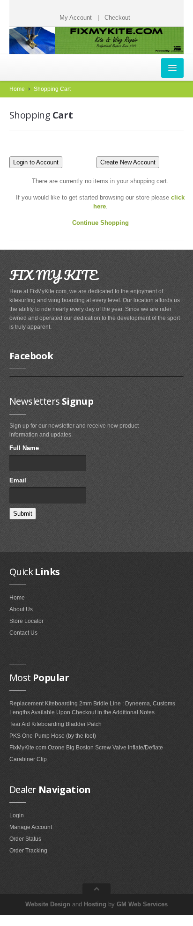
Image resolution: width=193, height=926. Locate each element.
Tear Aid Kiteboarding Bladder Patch (55, 724)
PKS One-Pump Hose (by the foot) (52, 736)
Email (17, 480)
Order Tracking (28, 850)
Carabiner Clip (28, 759)
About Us (21, 609)
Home (17, 89)
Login (16, 815)
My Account (75, 17)
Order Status (25, 839)
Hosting (95, 904)
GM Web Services (142, 904)
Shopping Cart (52, 89)
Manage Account (30, 827)
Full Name (24, 448)
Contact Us (23, 633)
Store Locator (26, 621)
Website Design (47, 904)
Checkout (117, 17)
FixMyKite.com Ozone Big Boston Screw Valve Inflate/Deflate (86, 747)
